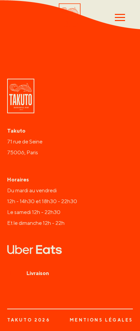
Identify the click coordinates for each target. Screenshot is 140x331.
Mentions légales (101, 320)
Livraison (38, 273)
